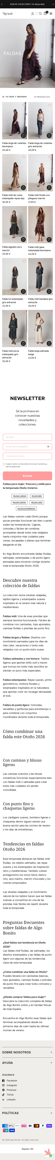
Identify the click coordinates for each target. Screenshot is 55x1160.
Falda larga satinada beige (38, 353)
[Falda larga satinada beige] (40, 328)
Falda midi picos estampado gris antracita (10, 354)
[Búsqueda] (40, 13)
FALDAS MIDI (37, 496)
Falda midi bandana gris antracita (40, 301)
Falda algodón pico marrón (12, 249)
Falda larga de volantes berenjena (14, 145)
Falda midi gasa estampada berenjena (39, 249)
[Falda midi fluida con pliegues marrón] (40, 172)
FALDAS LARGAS (19, 496)
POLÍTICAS (10, 1113)
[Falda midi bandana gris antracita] (40, 276)
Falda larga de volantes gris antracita (40, 145)
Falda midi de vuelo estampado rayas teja (13, 197)
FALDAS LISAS (36, 502)
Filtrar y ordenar (16, 97)
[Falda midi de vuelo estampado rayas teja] (14, 172)
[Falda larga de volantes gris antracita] (40, 120)
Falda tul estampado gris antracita (12, 301)
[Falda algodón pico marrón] (14, 224)
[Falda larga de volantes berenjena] (14, 120)
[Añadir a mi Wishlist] (24, 105)
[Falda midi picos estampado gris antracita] (14, 328)
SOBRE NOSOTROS (16, 1052)
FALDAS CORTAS (19, 502)
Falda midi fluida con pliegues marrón (39, 197)
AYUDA (7, 1063)
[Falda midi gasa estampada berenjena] (40, 224)
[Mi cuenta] (32, 13)
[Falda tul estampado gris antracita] (14, 276)
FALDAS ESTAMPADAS (26, 509)
